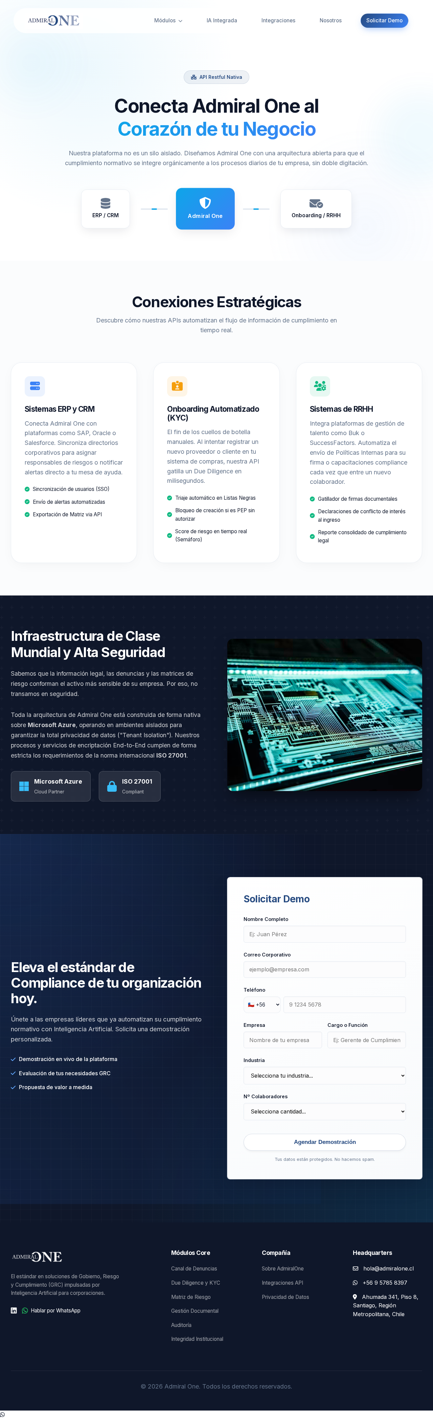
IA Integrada (222, 20)
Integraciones (278, 20)
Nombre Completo (266, 919)
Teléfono (254, 990)
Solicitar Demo (384, 20)
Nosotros (331, 20)
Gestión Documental (195, 1311)
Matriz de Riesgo (191, 1297)
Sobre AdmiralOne (283, 1268)
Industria (254, 1060)
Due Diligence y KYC (195, 1283)
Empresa (254, 1025)
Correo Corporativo (267, 955)
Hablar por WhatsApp (56, 1310)
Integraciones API (282, 1283)
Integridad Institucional (197, 1339)
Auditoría (181, 1325)
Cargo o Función (347, 1025)
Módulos (165, 20)
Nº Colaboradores (266, 1096)
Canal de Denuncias (194, 1268)
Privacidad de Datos (285, 1297)
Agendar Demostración (325, 1142)
